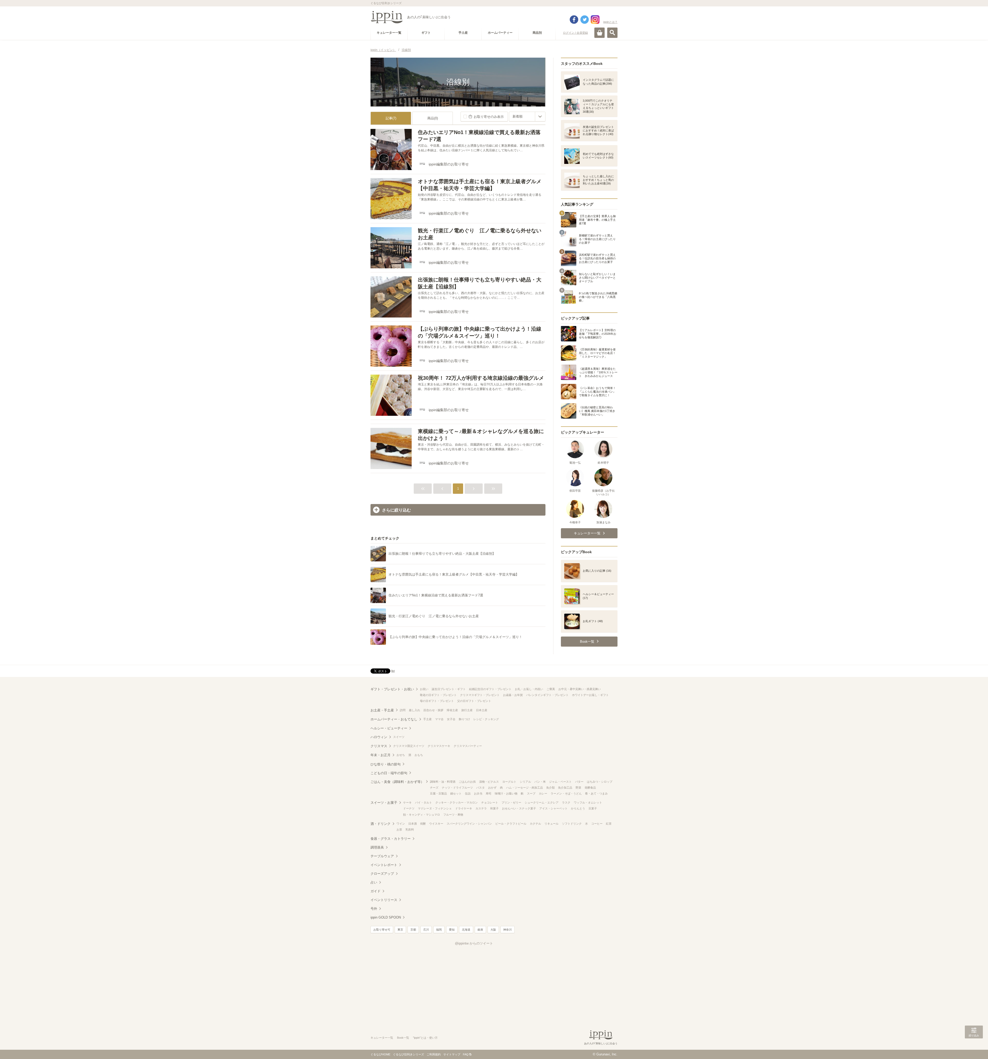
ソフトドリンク (572, 823)
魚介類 (550, 787)
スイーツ (398, 736)
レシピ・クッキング (486, 719)
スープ (531, 793)
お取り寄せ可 (381, 929)
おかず (492, 787)
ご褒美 (550, 689)
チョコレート (489, 802)
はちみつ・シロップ (599, 781)
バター (579, 781)
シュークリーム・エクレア (542, 802)
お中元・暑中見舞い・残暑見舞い (579, 689)
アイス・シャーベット (553, 808)
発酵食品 (590, 787)
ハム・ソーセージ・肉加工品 (524, 787)
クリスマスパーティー (468, 745)
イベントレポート (383, 865)
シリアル (525, 781)
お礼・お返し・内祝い (529, 689)
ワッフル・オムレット (588, 802)
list (393, 670)
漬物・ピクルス (489, 781)
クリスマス (378, 746)
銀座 (480, 929)
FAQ (466, 1054)
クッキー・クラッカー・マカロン (456, 802)
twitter (584, 19)
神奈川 (507, 929)
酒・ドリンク (380, 824)
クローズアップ (382, 874)
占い (373, 882)
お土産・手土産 (382, 710)
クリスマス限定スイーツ (408, 745)
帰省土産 (452, 710)
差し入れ (414, 710)
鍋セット (456, 793)
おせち (400, 754)
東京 (400, 929)
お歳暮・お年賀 (513, 694)
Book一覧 (403, 1037)
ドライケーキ (463, 808)
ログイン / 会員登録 (575, 32)
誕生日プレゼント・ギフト (449, 689)
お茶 (399, 829)
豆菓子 (592, 808)
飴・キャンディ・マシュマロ (421, 814)
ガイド (375, 891)
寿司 (488, 793)
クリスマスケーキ (439, 745)
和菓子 (494, 808)
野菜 (578, 787)
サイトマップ (451, 1054)
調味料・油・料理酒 (442, 781)
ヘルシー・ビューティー (388, 728)
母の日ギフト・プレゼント (437, 700)
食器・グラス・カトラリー (390, 839)
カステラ (481, 808)
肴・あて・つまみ (596, 793)
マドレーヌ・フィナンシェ (435, 808)
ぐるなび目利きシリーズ (408, 1054)
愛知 (452, 929)
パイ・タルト (423, 802)
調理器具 (377, 847)
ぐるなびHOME (380, 1054)
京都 (413, 929)
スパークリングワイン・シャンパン (469, 823)
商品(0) (432, 118)
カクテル (535, 823)
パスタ (480, 787)
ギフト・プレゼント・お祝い (392, 689)
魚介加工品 (565, 787)
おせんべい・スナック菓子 (519, 808)
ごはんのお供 (467, 781)
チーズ (434, 787)
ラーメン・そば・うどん (566, 793)
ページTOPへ (974, 1047)
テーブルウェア (382, 856)
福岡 (439, 929)
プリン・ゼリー (511, 802)
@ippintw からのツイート (474, 943)
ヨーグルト (509, 781)
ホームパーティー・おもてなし (393, 719)
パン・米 (540, 781)
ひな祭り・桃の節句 (385, 764)
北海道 (466, 929)
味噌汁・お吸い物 (506, 793)
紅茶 (609, 823)
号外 (373, 909)
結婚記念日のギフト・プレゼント (490, 689)
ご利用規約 (434, 1054)
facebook (574, 19)
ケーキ (407, 802)
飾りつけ (464, 719)
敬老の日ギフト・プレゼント (438, 694)
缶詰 (468, 793)
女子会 (451, 719)
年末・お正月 (380, 755)
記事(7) (391, 118)
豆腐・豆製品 (438, 793)
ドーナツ (408, 808)
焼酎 (423, 823)
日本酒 (412, 823)
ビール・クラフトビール (510, 823)
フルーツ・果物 (453, 814)
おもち (418, 754)
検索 (612, 33)
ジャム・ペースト (560, 781)
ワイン (400, 823)
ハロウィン (378, 737)
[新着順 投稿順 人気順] (527, 116)
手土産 (427, 719)
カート (599, 33)
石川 (426, 929)
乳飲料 (409, 829)
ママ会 (439, 719)
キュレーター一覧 (381, 1037)
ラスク (566, 802)
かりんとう (578, 808)
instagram (595, 19)
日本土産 (481, 710)
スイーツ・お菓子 (383, 803)
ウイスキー (436, 823)
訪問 (402, 710)
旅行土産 (467, 710)
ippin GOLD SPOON (385, 917)
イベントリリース (383, 900)
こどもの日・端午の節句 (388, 773)
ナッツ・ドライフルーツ (457, 787)
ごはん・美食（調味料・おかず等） (397, 782)
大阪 (493, 929)
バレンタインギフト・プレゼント (547, 694)
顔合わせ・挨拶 (433, 710)
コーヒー (597, 823)
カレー (543, 793)
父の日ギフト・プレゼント (474, 700)
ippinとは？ (610, 21)
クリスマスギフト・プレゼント (480, 694)
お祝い (424, 689)
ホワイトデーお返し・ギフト (590, 694)
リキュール (551, 823)
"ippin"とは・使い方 (425, 1037)
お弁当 (478, 793)
